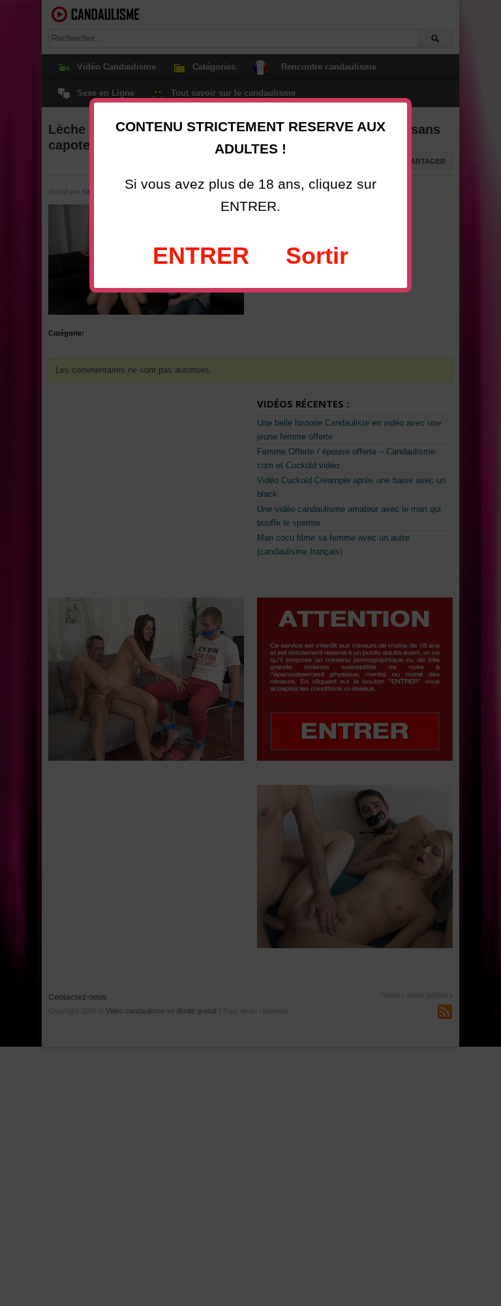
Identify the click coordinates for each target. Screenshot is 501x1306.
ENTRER (201, 255)
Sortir (317, 255)
